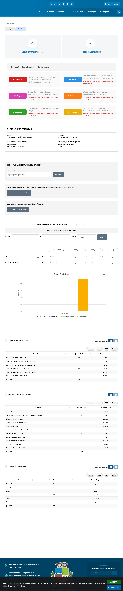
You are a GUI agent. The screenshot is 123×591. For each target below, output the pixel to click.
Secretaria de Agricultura (14, 433)
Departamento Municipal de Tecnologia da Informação (24, 415)
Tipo (19, 480)
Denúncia (9, 484)
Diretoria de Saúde (12, 426)
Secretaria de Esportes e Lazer (16, 437)
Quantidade (79, 354)
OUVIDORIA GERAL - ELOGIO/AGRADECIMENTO (21, 361)
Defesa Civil (10, 412)
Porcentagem (105, 354)
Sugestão (9, 502)
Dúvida (8, 487)
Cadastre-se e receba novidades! (103, 568)
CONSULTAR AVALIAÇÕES (18, 210)
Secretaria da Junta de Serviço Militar (18, 430)
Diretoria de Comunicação (14, 419)
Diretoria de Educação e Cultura (16, 422)
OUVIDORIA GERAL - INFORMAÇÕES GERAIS (20, 365)
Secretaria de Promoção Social (16, 440)
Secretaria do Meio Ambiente (15, 444)
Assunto (36, 354)
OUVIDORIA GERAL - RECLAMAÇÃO (17, 368)
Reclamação (10, 494)
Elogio (8, 491)
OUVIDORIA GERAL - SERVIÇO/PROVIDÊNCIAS (21, 372)
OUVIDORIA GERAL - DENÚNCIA (16, 358)
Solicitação (9, 498)
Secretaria (38, 408)
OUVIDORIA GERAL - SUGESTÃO (16, 376)
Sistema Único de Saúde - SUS (15, 448)
